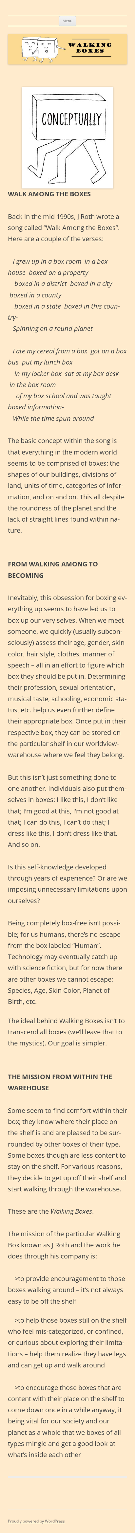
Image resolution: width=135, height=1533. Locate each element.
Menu (67, 20)
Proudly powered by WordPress (36, 1521)
